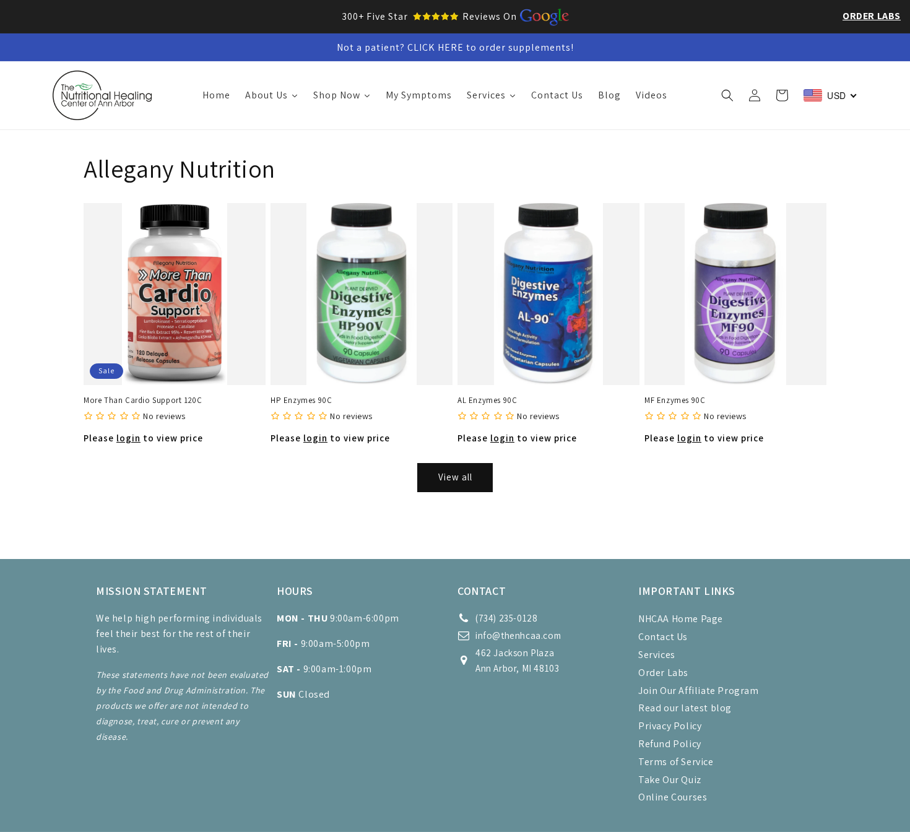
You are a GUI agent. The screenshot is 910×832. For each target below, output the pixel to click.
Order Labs (872, 15)
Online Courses (672, 797)
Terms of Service (676, 761)
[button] (727, 95)
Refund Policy (669, 743)
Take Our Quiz (669, 779)
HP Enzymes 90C (301, 400)
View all (455, 477)
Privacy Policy (669, 725)
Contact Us (663, 636)
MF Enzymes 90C (674, 400)
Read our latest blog (685, 707)
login (128, 438)
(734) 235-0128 (506, 618)
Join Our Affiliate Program (698, 690)
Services (656, 654)
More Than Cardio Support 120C (143, 400)
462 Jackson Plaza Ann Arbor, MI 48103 (517, 660)
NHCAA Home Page (680, 618)
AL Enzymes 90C (487, 400)
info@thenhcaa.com (518, 635)
